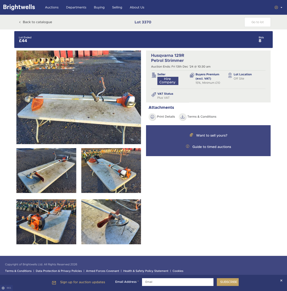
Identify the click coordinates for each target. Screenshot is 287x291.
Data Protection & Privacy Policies (59, 271)
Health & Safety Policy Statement (146, 271)
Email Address (127, 282)
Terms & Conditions (201, 117)
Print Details (166, 117)
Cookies (177, 271)
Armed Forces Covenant (102, 271)
